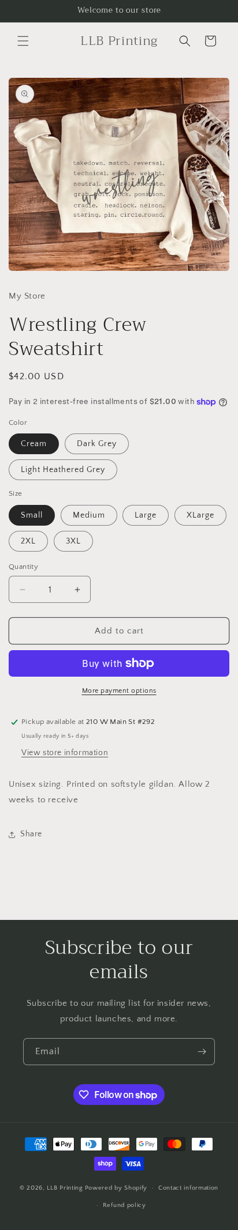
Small (32, 515)
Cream (34, 443)
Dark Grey (97, 443)
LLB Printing (65, 1187)
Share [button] (31, 834)
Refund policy (124, 1205)
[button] (23, 41)
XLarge (200, 515)
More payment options (119, 691)
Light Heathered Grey (63, 469)
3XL (73, 541)
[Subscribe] (201, 1051)
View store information (64, 752)
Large (146, 515)
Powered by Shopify (116, 1187)
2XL (28, 541)
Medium (89, 515)
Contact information (188, 1187)
